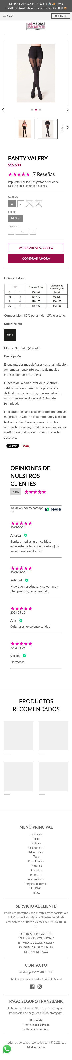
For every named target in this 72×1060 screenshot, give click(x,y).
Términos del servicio (36, 1024)
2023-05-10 (17, 612)
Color (12, 212)
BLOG (36, 892)
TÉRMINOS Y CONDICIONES (36, 942)
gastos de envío (45, 182)
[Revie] (53, 509)
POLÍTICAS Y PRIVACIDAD (36, 934)
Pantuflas (36, 865)
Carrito (62, 15)
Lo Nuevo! (36, 834)
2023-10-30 (17, 527)
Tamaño (13, 197)
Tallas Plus (35, 852)
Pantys (35, 843)
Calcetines (34, 847)
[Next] (67, 109)
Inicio (36, 838)
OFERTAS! (36, 888)
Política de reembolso (36, 1029)
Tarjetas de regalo (36, 883)
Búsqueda (36, 1020)
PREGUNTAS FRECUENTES (36, 947)
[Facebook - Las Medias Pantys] (32, 986)
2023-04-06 (17, 647)
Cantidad (13, 226)
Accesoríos (34, 879)
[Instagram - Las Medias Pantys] (39, 986)
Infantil (34, 874)
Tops (36, 856)
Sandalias (36, 870)
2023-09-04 (17, 572)
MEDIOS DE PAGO (36, 951)
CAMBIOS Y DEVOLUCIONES (36, 938)
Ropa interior (36, 861)
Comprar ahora (36, 258)
